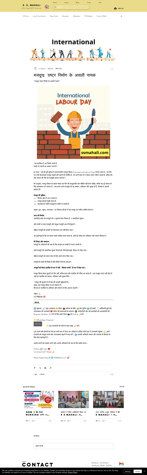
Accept (137, 471)
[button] (102, 2)
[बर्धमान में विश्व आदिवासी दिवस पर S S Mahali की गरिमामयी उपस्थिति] (73, 399)
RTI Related (88, 16)
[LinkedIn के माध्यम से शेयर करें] (45, 368)
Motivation (76, 16)
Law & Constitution (39, 16)
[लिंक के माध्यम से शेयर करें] (51, 368)
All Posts (26, 16)
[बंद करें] (144, 471)
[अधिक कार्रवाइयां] (112, 68)
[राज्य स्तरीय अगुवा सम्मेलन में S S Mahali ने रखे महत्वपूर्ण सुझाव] (108, 399)
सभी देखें (122, 387)
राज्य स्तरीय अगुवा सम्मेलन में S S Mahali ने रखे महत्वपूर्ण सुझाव (108, 413)
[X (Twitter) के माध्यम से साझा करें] (40, 368)
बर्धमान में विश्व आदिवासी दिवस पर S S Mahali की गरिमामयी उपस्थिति (73, 413)
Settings (127, 471)
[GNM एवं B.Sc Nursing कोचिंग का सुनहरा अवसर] (38, 399)
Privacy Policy (72, 472)
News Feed (54, 16)
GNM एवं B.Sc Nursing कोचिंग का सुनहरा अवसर (36, 413)
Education (65, 16)
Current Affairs (101, 16)
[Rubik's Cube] (47, 6)
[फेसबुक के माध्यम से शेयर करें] (35, 368)
